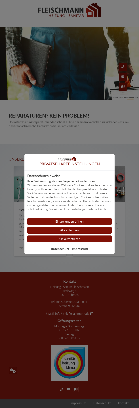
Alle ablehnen (69, 230)
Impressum (80, 249)
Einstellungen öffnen (69, 222)
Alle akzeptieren (69, 239)
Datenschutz (60, 249)
